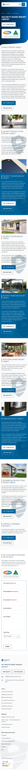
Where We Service (6, 744)
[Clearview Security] (6, 4)
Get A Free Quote (8, 24)
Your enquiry (6, 616)
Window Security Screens (8, 717)
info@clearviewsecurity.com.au (13, 676)
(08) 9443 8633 (7, 108)
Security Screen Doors (7, 691)
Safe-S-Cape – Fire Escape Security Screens (10, 720)
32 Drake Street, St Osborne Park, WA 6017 (14, 681)
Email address (7, 608)
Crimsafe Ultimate (5, 738)
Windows (4, 714)
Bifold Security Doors (6, 697)
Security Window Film (6, 724)
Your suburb (10, 600)
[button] (7, 763)
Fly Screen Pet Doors (6, 703)
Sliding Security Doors (7, 694)
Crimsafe (3, 735)
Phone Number (10, 591)
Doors (3, 689)
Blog (2, 749)
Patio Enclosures (5, 727)
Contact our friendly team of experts (10, 532)
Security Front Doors (6, 709)
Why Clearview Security (8, 732)
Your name (9, 583)
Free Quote (6, 671)
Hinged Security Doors (7, 706)
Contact (3, 747)
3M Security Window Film (7, 741)
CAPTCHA (6, 632)
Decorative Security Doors (8, 700)
